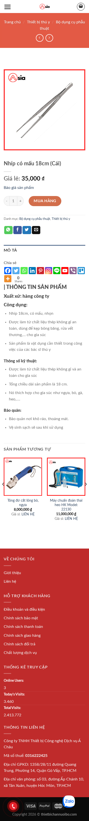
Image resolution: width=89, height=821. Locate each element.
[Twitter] (16, 270)
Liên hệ (10, 581)
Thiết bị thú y (38, 22)
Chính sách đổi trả (19, 644)
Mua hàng (45, 201)
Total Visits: (12, 708)
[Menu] (7, 7)
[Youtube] (64, 270)
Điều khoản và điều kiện (24, 609)
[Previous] (3, 494)
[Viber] (73, 270)
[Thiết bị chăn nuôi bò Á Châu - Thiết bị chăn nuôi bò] (44, 6)
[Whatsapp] (24, 270)
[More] (7, 278)
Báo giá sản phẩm (19, 188)
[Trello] (81, 270)
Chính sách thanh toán (23, 627)
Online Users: (14, 680)
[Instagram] (48, 270)
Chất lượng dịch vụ (20, 653)
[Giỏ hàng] (81, 7)
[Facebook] (7, 270)
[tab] (44, 250)
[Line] (56, 270)
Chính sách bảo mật (21, 618)
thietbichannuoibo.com (59, 814)
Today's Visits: (14, 694)
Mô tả (10, 250)
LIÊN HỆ (28, 514)
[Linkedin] (32, 270)
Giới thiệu (12, 573)
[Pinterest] (40, 270)
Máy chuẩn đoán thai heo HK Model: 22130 (66, 505)
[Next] (85, 494)
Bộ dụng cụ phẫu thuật (34, 218)
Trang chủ (12, 22)
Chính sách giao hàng (22, 635)
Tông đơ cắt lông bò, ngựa (23, 503)
